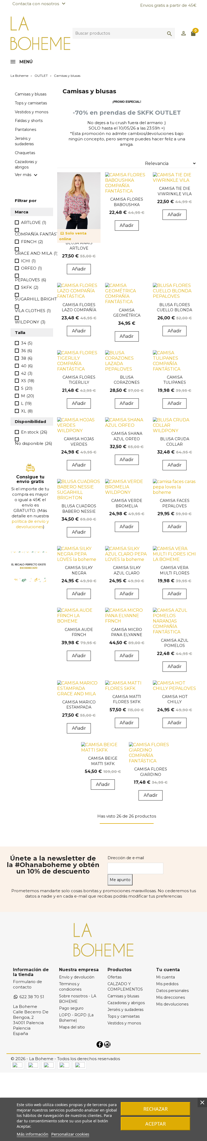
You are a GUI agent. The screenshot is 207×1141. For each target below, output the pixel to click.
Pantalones (25, 129)
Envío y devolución (76, 977)
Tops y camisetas (31, 103)
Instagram (107, 1044)
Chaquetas (25, 152)
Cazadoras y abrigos (26, 164)
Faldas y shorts (29, 120)
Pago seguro (71, 1008)
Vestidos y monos (31, 112)
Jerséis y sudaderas (24, 141)
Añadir (79, 269)
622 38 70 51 (31, 996)
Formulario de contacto (27, 984)
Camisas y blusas (30, 94)
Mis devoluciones (172, 1004)
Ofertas (115, 977)
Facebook (99, 1044)
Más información (32, 1134)
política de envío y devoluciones (30, 524)
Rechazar (155, 1109)
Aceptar (155, 1123)
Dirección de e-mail (126, 857)
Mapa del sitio (72, 1027)
